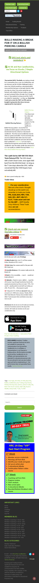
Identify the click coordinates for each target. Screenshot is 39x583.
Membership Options (12, 27)
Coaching (7, 509)
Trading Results (16, 21)
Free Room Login (11, 7)
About (6, 507)
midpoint (18, 141)
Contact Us (23, 7)
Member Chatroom (10, 543)
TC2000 (23, 388)
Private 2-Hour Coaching (11, 335)
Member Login (10, 4)
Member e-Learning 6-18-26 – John (14, 533)
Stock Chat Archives (10, 547)
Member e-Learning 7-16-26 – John (14, 521)
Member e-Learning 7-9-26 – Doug (14, 529)
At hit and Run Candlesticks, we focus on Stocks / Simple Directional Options (20, 69)
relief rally (22, 386)
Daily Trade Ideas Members (12, 545)
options (20, 384)
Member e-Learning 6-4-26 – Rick (14, 537)
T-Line (18, 388)
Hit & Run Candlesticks (19, 554)
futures (29, 382)
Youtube (21, 11)
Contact (6, 511)
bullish (6, 382)
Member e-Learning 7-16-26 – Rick (14, 519)
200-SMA (17, 380)
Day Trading (20, 382)
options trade (27, 384)
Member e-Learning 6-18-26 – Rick (14, 531)
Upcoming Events (23, 4)
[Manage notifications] (34, 578)
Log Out (6, 513)
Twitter (18, 11)
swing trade (12, 388)
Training (22, 24)
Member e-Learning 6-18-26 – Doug (14, 535)
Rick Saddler (22, 50)
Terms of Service (17, 366)
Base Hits (28, 380)
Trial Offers (9, 30)
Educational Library (11, 24)
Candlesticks (12, 382)
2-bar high (11, 380)
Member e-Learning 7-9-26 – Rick (14, 527)
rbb (32, 384)
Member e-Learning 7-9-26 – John (14, 525)
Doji (25, 382)
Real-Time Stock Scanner (11, 386)
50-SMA (23, 380)
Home (7, 21)
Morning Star (13, 384)
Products (23, 27)
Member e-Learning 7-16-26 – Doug (14, 523)
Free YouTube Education (11, 333)
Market (6, 384)
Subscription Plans (25, 333)
